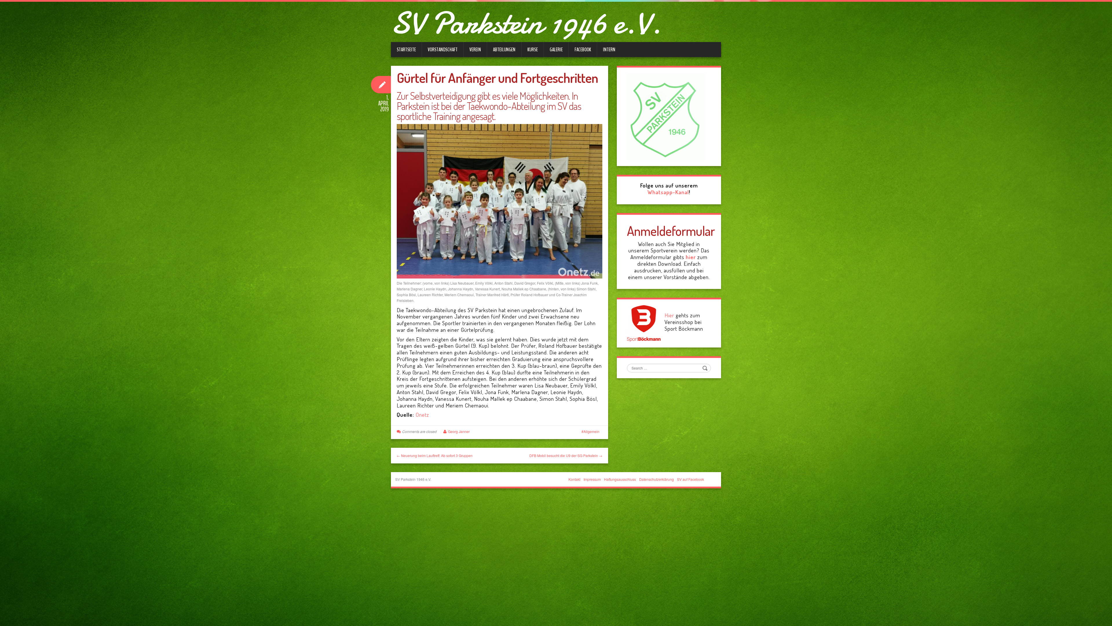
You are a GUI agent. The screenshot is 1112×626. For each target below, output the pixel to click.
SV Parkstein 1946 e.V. (526, 23)
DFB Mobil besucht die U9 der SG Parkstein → (565, 455)
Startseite (406, 49)
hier (691, 257)
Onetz (422, 414)
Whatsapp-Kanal (668, 192)
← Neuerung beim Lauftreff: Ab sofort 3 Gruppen (435, 455)
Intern (609, 49)
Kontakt (574, 479)
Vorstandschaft (443, 49)
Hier (669, 315)
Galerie (556, 49)
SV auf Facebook (690, 479)
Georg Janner (459, 431)
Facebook (583, 49)
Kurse (532, 49)
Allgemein (591, 431)
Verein (475, 49)
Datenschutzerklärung (656, 479)
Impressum (592, 479)
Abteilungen (504, 49)
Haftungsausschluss (620, 479)
